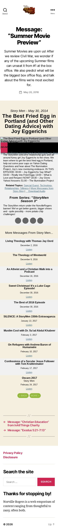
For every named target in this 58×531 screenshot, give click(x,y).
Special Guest (31, 185)
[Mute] (4, 150)
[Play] (4, 145)
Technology (46, 185)
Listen (29, 249)
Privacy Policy (12, 453)
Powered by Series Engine (29, 404)
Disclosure (10, 457)
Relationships (12, 188)
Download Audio (36, 191)
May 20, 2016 (31, 92)
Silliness (24, 188)
